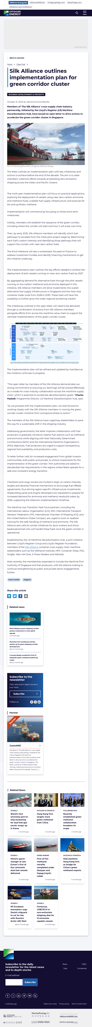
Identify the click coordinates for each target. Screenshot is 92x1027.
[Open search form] (77, 13)
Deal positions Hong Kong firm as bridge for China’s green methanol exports (72, 865)
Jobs (65, 968)
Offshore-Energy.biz (18, 3)
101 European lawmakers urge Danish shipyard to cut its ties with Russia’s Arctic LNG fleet (19, 914)
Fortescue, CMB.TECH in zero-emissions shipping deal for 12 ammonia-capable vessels (45, 914)
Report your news (50, 1004)
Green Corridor (14, 580)
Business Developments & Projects (26, 94)
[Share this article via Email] (26, 596)
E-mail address (12, 975)
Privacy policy (64, 1004)
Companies (82, 968)
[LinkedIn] (39, 702)
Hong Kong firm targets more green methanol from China (45, 818)
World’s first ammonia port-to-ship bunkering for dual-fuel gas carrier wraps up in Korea (19, 821)
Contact (84, 1004)
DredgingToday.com (56, 3)
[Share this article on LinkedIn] (9, 596)
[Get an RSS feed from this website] (35, 995)
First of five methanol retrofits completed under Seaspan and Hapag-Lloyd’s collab (45, 867)
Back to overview (16, 58)
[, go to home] (12, 13)
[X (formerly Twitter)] (35, 702)
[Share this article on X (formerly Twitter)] (15, 596)
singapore (27, 580)
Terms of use (76, 1004)
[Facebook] (31, 702)
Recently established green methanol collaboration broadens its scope (72, 821)
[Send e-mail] (29, 995)
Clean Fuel (20, 64)
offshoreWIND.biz (37, 3)
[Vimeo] (24, 995)
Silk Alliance (32, 547)
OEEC (84, 964)
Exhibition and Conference (21, 7)
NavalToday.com (74, 3)
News (65, 964)
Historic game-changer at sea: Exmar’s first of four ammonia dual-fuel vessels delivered (19, 866)
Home (9, 64)
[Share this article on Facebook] (20, 596)
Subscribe (18, 694)
